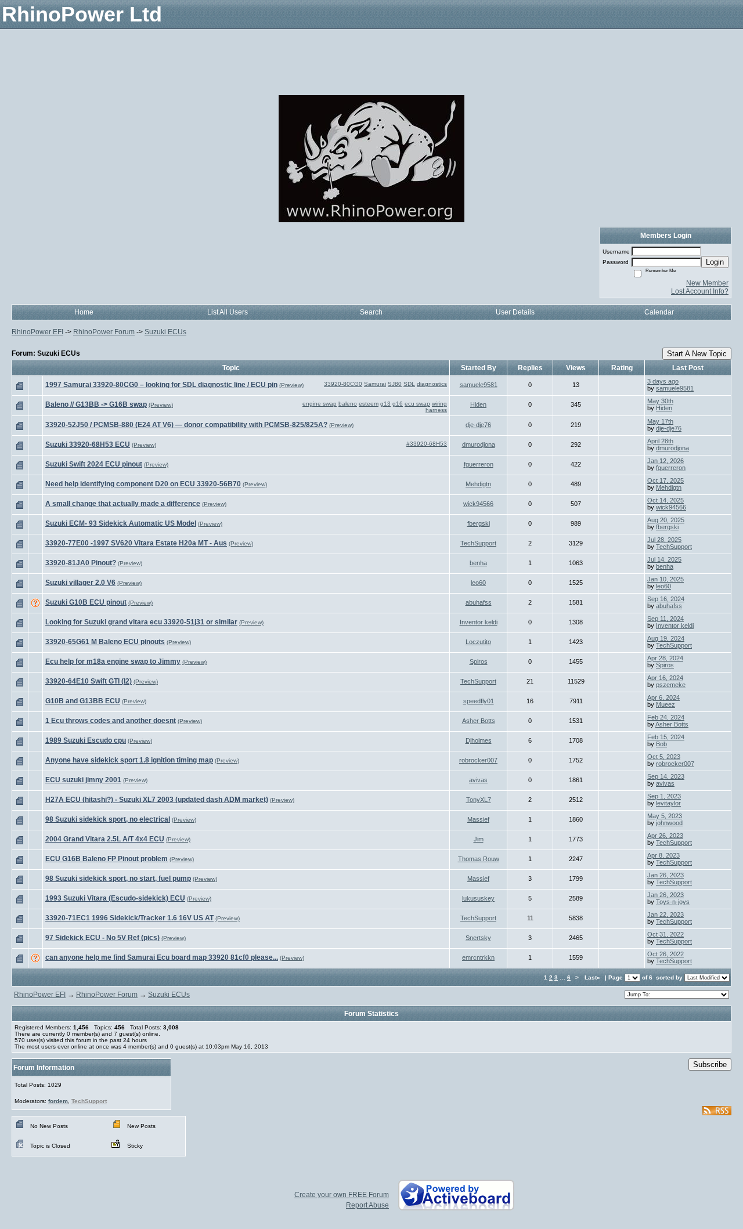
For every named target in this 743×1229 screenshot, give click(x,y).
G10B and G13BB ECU (82, 701)
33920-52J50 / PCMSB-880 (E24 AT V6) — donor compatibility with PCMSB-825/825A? (186, 425)
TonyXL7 (478, 799)
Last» (593, 977)
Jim (479, 839)
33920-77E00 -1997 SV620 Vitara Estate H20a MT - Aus (136, 543)
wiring (439, 403)
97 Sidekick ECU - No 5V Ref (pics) (102, 938)
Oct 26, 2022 (665, 953)
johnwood (669, 822)
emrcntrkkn (478, 957)
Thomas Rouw (478, 858)
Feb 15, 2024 (665, 736)
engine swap (319, 403)
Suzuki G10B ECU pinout (86, 602)
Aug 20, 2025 (665, 519)
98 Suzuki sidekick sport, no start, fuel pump (118, 878)
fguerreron (478, 464)
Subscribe (710, 1064)
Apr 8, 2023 (663, 855)
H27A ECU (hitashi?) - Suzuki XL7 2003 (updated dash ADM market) (156, 800)
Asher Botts (478, 720)
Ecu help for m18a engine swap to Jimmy (113, 661)
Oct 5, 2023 (663, 756)
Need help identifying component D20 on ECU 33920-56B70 (143, 484)
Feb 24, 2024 (665, 717)
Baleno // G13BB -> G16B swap (96, 404)
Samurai (375, 384)
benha (478, 562)
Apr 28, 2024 (665, 658)
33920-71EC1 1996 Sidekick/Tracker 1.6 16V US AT (129, 918)
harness (436, 410)
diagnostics (432, 384)
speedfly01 (478, 700)
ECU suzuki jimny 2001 (83, 780)
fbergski (478, 523)
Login (715, 262)
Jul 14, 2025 (664, 559)
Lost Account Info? (699, 291)
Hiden (478, 404)
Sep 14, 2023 (665, 776)
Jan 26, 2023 (665, 875)
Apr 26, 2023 (665, 835)
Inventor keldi (478, 622)
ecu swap (417, 403)
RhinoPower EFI (37, 332)
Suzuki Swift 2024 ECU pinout (93, 464)
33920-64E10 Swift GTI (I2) (88, 681)
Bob (661, 743)
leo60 (478, 582)
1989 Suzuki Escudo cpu (85, 740)
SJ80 (395, 384)
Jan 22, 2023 (665, 914)
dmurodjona (478, 444)
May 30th (660, 400)
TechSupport (478, 543)
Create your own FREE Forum (341, 1195)
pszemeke (671, 684)
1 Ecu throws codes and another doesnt (110, 721)
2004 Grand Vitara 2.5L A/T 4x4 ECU (104, 839)
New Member (707, 283)
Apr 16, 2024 (665, 677)
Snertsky (478, 937)
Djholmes (479, 740)
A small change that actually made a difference (122, 504)
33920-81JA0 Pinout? (80, 563)
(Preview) (291, 385)
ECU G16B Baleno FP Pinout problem (106, 859)
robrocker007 (478, 760)
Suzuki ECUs (165, 332)
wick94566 (478, 503)
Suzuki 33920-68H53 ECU (87, 444)
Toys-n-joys (673, 901)
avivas (478, 779)
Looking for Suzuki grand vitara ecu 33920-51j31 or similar (141, 622)
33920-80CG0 (343, 384)
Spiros (479, 661)
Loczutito (478, 641)
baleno (347, 403)
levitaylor (668, 803)
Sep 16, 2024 (665, 598)
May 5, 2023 (664, 815)
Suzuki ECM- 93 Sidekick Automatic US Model (120, 523)
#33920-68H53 (426, 443)
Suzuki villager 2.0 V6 (80, 583)
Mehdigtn (478, 483)
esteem (368, 403)
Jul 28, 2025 (664, 539)
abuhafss (479, 602)
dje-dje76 (478, 424)
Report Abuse (367, 1205)
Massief (478, 819)
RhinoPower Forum (104, 332)
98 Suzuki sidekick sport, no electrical (107, 819)
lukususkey (478, 898)
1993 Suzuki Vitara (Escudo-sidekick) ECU (115, 898)
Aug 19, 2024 (665, 638)
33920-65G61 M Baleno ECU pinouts (105, 642)
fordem (58, 1101)
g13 (385, 403)
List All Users (227, 312)
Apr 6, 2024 (663, 697)
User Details (515, 312)
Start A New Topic (697, 353)
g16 (397, 403)
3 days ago (663, 381)
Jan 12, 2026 (665, 460)
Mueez (665, 704)
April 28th (660, 441)
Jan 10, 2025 (665, 579)
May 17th (660, 421)
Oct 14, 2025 (665, 500)
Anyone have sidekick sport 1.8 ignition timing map (129, 760)
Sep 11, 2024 (665, 618)
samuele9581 (478, 384)
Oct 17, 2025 (665, 480)
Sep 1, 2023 (664, 796)
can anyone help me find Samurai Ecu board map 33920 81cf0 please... (161, 957)
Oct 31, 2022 (665, 934)
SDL (409, 384)
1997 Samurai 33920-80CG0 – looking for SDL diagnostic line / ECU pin (161, 385)
